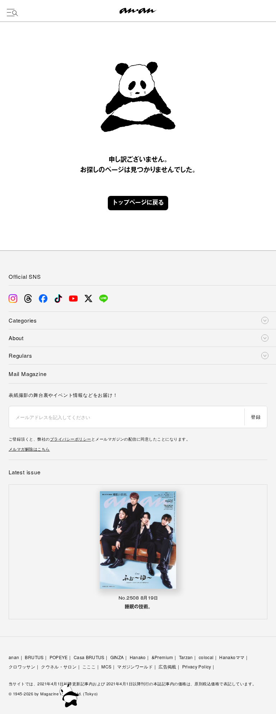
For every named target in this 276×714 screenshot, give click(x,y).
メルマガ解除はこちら (29, 449)
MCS (106, 666)
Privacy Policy (196, 666)
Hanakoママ (231, 657)
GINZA (117, 657)
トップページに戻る (138, 203)
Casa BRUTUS (89, 657)
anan (14, 657)
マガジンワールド (135, 666)
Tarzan (186, 657)
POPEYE (59, 657)
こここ (89, 666)
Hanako (138, 657)
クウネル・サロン (59, 666)
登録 (256, 416)
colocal (206, 657)
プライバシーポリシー (70, 439)
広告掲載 (167, 666)
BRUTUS (34, 657)
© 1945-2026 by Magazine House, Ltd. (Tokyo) (53, 693)
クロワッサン (22, 666)
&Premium (162, 657)
